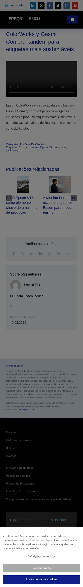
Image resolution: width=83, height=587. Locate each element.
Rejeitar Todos (41, 568)
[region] (41, 557)
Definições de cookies (42, 556)
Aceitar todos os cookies (41, 579)
